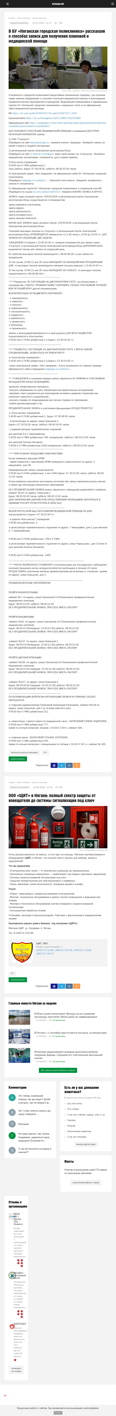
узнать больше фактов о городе (86, 1182)
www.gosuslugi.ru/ (40, 142)
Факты (69, 1162)
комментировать (18, 759)
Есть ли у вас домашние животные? (81, 1090)
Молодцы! (23, 1124)
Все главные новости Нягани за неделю (58, 1070)
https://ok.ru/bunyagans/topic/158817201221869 (53, 118)
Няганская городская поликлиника (24, 752)
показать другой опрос (86, 1144)
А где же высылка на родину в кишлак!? (34, 1150)
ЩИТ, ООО (42, 943)
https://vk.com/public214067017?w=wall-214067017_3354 (44, 113)
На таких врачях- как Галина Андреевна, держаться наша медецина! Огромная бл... (33, 1137)
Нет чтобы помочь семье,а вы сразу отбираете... (34, 1112)
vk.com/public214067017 (47, 191)
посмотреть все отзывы (16, 1369)
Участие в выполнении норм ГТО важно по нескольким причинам (85, 1171)
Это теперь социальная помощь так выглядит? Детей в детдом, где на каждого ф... (34, 1099)
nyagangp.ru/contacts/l (34, 180)
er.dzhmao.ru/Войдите (42, 154)
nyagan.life (58, 4)
